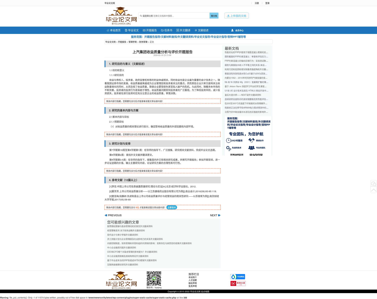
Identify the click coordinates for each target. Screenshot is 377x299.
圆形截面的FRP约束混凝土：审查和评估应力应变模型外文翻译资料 (256, 56)
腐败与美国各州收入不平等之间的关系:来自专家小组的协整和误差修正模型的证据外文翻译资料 (268, 64)
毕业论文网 (110, 41)
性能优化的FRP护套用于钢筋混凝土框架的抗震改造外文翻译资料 (255, 52)
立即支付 (172, 207)
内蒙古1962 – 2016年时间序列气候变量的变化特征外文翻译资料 (254, 77)
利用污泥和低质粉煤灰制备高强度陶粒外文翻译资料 (248, 69)
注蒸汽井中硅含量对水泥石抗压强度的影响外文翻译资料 (250, 111)
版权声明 (192, 283)
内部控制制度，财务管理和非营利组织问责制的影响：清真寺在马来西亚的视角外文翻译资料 (149, 243)
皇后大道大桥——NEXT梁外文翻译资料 (243, 94)
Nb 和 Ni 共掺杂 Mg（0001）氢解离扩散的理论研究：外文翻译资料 (256, 82)
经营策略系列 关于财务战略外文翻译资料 (126, 230)
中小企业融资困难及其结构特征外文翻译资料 (127, 255)
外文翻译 (183, 30)
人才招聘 (192, 280)
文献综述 (202, 30)
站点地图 (205, 291)
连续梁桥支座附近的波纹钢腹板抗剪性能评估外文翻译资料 (251, 99)
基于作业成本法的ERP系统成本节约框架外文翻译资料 (132, 260)
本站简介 (192, 277)
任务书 (166, 30)
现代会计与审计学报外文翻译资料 (122, 234)
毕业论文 (132, 30)
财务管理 (143, 41)
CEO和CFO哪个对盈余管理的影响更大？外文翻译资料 (132, 251)
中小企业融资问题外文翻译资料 (121, 247)
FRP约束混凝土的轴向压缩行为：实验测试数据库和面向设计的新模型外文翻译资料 (263, 60)
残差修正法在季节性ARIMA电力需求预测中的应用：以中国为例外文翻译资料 (260, 107)
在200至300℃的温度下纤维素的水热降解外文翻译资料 (250, 103)
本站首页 (114, 30)
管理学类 (133, 41)
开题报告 (150, 30)
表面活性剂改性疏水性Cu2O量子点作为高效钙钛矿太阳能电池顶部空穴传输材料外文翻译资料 (268, 73)
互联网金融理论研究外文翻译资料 (122, 264)
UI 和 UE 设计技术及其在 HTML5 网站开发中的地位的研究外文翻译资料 (258, 90)
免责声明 (192, 285)
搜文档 (214, 15)
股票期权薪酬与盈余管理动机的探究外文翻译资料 (130, 226)
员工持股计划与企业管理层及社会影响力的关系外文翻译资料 (135, 238)
